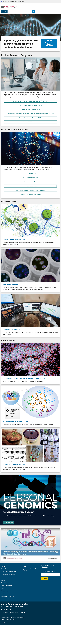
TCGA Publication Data (30, 182)
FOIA (2, 588)
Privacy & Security (6, 591)
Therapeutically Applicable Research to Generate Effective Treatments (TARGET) (30, 113)
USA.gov (3, 622)
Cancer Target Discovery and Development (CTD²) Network (30, 101)
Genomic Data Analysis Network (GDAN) (30, 118)
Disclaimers (4, 594)
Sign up (45, 578)
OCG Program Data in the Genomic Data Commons (30, 190)
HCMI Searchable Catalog (30, 177)
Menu (4, 11)
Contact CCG (22, 612)
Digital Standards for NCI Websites (29, 569)
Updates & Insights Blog (8, 574)
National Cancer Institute (7, 621)
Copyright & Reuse (6, 585)
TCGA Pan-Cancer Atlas (30, 186)
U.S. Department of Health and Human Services (12, 617)
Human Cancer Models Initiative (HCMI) (30, 105)
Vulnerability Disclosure (7, 596)
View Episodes (8, 522)
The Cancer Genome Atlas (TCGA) (30, 109)
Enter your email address (48, 571)
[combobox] (20, 11)
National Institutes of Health (8, 619)
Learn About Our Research (8, 571)
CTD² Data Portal (31, 173)
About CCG (4, 569)
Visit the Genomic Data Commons (49, 43)
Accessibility (4, 583)
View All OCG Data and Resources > (30, 194)
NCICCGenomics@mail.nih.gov (9, 612)
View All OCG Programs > (30, 122)
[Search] (33, 11)
